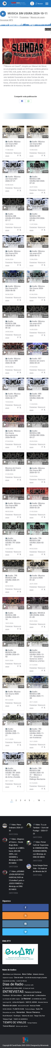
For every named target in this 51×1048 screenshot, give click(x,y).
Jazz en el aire (28, 995)
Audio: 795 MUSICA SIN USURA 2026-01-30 (12, 578)
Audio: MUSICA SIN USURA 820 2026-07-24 (37, 180)
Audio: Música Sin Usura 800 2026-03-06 (12, 505)
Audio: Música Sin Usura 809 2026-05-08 (12, 360)
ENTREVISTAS (13, 991)
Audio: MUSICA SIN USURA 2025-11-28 (37, 695)
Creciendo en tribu (9, 981)
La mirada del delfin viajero (11, 999)
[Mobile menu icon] (47, 3)
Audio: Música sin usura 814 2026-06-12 (37, 253)
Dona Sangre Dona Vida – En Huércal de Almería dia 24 (40, 868)
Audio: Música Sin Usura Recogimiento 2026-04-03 (12, 434)
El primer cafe (29, 985)
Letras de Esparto (18, 1002)
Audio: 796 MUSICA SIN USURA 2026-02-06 (37, 541)
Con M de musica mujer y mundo (36, 977)
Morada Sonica (43, 1002)
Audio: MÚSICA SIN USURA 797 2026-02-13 (13, 541)
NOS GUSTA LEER (23, 1006)
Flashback (6, 995)
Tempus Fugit (7, 1019)
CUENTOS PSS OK (21, 981)
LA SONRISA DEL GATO (39, 999)
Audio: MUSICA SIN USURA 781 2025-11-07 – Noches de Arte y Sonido (13, 772)
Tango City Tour (39, 1016)
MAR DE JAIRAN (31, 1002)
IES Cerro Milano (16, 995)
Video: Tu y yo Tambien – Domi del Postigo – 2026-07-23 (40, 829)
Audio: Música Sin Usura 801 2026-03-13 (37, 470)
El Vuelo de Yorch (28, 988)
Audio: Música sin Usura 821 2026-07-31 (12, 179)
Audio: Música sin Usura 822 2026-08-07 (37, 144)
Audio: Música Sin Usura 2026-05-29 (37, 288)
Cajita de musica (8, 977)
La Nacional (25, 999)
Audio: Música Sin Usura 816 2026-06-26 (12, 253)
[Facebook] (18, 156)
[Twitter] (20, 156)
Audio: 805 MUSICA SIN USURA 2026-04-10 (37, 397)
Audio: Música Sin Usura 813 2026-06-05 (12, 288)
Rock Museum (7, 1016)
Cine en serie (18, 977)
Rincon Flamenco (33, 1012)
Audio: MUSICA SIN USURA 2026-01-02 (12, 653)
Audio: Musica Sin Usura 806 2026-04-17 (12, 396)
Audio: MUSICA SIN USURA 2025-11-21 (12, 732)
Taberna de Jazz (27, 1016)
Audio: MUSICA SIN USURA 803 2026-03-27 (37, 434)
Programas (24, 17)
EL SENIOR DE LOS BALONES (12, 988)
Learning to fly (7, 1002)
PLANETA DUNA (18, 1009)
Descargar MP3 (6, 20)
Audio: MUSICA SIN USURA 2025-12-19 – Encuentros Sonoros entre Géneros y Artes (37, 655)
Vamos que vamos (22, 1026)
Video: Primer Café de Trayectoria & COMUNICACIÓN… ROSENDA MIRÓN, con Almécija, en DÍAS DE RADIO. (41, 849)
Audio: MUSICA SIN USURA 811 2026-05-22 (13, 324)
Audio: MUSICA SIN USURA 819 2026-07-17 (13, 217)
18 (39, 800)
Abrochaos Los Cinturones (12, 974)
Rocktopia (17, 1016)
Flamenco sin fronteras (33, 992)
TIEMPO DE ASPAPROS (20, 1019)
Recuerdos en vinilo (9, 1012)
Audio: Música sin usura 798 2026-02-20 (37, 505)
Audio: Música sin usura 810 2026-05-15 (37, 323)
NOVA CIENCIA (7, 1009)
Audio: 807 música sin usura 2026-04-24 (37, 360)
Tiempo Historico (32, 1023)
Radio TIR (39, 1009)
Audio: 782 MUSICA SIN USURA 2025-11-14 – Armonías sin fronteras (37, 733)
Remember (20, 1012)
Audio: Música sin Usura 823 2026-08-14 (12, 144)
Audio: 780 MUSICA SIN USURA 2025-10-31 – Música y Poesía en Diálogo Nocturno (37, 773)
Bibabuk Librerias (38, 974)
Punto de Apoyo (30, 1009)
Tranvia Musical (9, 1026)
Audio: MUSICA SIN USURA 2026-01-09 (37, 615)
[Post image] (4, 825)
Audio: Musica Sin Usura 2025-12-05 (12, 694)
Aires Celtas (27, 974)
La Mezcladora (40, 995)
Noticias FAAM (35, 1006)
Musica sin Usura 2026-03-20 (13, 469)
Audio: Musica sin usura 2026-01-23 (37, 577)
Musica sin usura (37, 17)
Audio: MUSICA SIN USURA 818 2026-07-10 (37, 217)
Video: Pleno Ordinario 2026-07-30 (16, 828)
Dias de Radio (13, 984)
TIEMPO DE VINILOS (14, 1022)
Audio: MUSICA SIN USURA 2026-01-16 (12, 616)
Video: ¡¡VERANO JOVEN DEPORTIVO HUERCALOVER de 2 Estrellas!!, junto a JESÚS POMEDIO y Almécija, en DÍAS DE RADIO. (16, 880)
